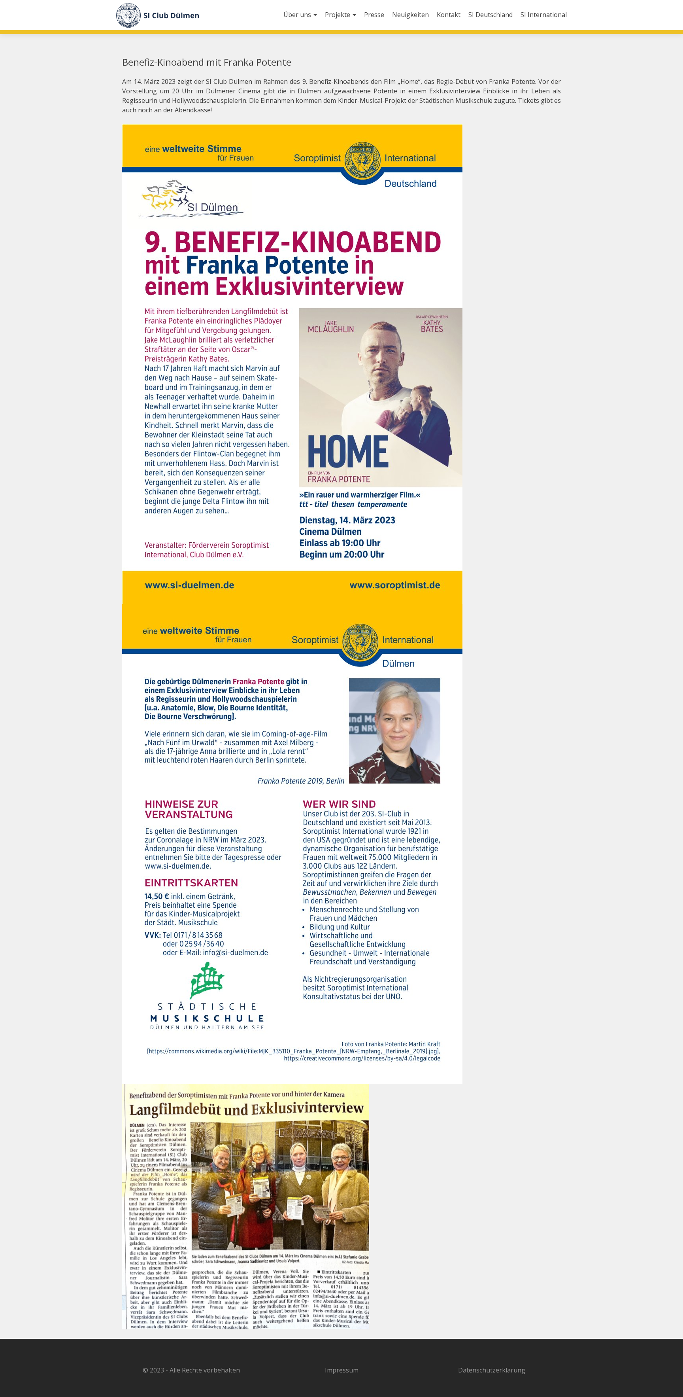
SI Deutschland (490, 14)
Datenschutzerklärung (491, 1370)
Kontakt (448, 14)
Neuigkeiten (410, 14)
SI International (544, 14)
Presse (374, 14)
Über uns (297, 14)
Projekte (337, 14)
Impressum (341, 1370)
